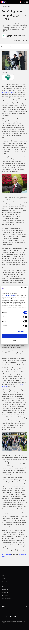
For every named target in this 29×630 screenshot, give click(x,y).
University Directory (6, 598)
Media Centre (5, 586)
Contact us (4, 581)
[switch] (25, 317)
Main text (11, 46)
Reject (14, 340)
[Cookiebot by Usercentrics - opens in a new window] (21, 288)
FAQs (3, 575)
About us (4, 584)
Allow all (14, 336)
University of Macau (8, 92)
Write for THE (5, 592)
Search (23, 2)
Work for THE (5, 589)
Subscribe (4, 578)
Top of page (4, 46)
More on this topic (20, 46)
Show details (21, 331)
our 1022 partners (10, 295)
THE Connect (5, 595)
